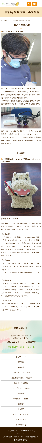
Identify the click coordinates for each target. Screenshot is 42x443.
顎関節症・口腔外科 (21, 399)
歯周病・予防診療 (21, 383)
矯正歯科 (21, 362)
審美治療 (21, 393)
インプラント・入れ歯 (21, 388)
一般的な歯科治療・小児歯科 (21, 378)
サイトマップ (21, 419)
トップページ (5, 20)
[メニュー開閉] (39, 4)
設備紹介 (21, 404)
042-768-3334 (23, 347)
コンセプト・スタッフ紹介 (21, 372)
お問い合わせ (21, 425)
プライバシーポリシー (21, 414)
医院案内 (21, 367)
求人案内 (21, 409)
